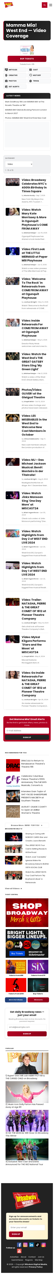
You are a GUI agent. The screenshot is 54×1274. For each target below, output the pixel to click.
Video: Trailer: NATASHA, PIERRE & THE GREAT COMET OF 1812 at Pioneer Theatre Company (34, 609)
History (37, 75)
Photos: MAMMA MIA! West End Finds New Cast (25, 118)
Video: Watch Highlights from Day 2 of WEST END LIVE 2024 (34, 537)
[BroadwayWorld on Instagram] (25, 1244)
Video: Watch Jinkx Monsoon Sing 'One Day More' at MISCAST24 (32, 500)
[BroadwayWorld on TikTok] (37, 1244)
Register (29, 5)
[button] (44, 5)
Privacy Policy (36, 1267)
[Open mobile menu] (50, 5)
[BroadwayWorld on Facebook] (19, 1244)
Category (10, 158)
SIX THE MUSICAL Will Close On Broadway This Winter (27, 1134)
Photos (12, 81)
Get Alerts (14, 86)
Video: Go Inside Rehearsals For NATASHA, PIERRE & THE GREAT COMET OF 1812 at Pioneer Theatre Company (34, 684)
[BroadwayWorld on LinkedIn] (31, 1244)
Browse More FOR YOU (25, 825)
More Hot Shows (16, 1000)
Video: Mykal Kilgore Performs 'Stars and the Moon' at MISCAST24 (34, 644)
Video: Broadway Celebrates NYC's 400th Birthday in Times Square (34, 185)
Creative (13, 75)
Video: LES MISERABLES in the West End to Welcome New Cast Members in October (34, 425)
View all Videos (12, 888)
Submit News (17, 1260)
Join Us (41, 1257)
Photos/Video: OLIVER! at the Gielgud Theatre (33, 393)
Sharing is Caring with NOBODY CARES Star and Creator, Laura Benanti (36, 837)
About (23, 1257)
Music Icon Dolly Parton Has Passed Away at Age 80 (24, 1105)
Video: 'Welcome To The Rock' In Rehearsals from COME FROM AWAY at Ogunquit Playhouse (35, 288)
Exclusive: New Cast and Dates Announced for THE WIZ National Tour (24, 1163)
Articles (13, 70)
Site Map (39, 1260)
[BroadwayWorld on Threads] (43, 1244)
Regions (29, 1260)
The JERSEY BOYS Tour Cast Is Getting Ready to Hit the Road (36, 849)
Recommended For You (16, 753)
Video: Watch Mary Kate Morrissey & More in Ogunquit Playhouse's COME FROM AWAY (35, 219)
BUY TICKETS (27, 58)
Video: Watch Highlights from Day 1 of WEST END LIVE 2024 (34, 569)
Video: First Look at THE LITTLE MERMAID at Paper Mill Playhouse (34, 254)
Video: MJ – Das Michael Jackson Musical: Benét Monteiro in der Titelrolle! (34, 467)
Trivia (36, 81)
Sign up (27, 1033)
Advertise (14, 1257)
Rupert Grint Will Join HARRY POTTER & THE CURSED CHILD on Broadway (25, 1077)
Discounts (38, 1000)
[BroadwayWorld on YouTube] (19, 1250)
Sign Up (27, 737)
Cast (35, 70)
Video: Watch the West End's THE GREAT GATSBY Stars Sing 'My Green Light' (34, 361)
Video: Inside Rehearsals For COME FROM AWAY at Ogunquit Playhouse (35, 328)
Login (37, 5)
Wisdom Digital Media (36, 1264)
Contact (32, 1257)
